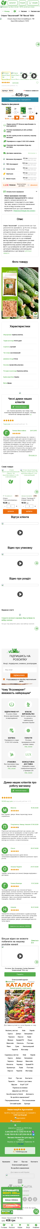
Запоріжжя (28, 1034)
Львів (29, 1037)
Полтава (30, 1043)
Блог (10, 1078)
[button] (36, 113)
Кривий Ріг (20, 1040)
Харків (32, 1030)
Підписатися (19, 675)
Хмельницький (28, 1046)
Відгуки (14, 1085)
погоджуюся (12, 679)
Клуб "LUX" (24, 1085)
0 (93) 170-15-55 (25, 1132)
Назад (6, 11)
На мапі (21, 1144)
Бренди (27, 1104)
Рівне (9, 1046)
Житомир (24, 1050)
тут (31, 414)
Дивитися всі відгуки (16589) (20, 926)
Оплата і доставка (25, 1081)
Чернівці (20, 1064)
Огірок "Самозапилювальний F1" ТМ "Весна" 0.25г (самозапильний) (11, 499)
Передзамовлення (12, 1100)
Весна (10, 383)
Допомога (30, 1094)
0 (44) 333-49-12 (11, 1132)
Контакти (28, 1078)
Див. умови (28, 746)
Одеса (10, 1034)
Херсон (20, 1037)
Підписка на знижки (20, 1088)
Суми (17, 1046)
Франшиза (6, 1162)
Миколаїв (10, 1043)
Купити (11, 511)
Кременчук (11, 1068)
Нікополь (20, 1043)
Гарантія (11, 1081)
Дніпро (18, 1034)
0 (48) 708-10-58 (11, 1134)
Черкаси (11, 1037)
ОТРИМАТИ (11, 1206)
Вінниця (10, 1040)
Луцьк (30, 1040)
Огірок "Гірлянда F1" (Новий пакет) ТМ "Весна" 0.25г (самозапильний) (28, 499)
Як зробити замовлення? (20, 1097)
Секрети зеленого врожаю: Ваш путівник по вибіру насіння (18, 619)
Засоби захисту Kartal (14, 1094)
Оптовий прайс (15, 1104)
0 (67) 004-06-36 (25, 1134)
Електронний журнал (20, 1165)
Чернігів (15, 1050)
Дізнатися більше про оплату (24, 211)
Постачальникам (28, 1100)
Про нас (19, 1078)
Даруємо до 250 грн (20, 1091)
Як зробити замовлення (20, 1168)
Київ (23, 1030)
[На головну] (3, 3)
